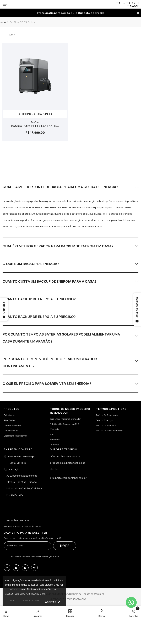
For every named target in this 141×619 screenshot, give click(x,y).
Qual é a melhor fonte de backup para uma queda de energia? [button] (60, 187)
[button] (70, 186)
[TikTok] (25, 567)
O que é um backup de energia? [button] (31, 263)
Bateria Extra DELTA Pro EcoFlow (35, 126)
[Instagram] (16, 567)
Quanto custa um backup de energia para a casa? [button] (49, 281)
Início (3, 22)
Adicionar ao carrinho (35, 114)
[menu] (5, 4)
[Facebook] (7, 567)
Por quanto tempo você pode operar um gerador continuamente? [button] (50, 362)
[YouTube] (34, 567)
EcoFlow (35, 122)
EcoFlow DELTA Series (22, 22)
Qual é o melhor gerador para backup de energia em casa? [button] (58, 246)
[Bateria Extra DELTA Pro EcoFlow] (35, 76)
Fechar (138, 13)
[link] (37, 612)
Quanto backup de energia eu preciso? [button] (39, 299)
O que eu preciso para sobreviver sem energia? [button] (47, 383)
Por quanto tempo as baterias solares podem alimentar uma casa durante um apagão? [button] (61, 338)
